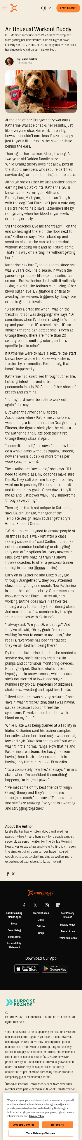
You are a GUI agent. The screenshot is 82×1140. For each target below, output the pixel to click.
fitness (10, 562)
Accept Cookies (24, 1124)
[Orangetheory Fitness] (41, 893)
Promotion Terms (68, 938)
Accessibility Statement (14, 945)
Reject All (57, 1124)
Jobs (41, 919)
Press (14, 923)
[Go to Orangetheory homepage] (21, 7)
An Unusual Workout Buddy (38, 29)
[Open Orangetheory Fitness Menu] (4, 8)
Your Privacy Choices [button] (67, 915)
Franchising (14, 930)
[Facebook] (24, 905)
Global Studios (41, 913)
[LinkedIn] (58, 905)
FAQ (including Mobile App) (14, 915)
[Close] (73, 1099)
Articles (41, 926)
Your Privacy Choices (40, 1133)
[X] (35, 905)
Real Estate (14, 936)
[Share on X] (13, 873)
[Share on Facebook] (7, 873)
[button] (46, 8)
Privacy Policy (67, 924)
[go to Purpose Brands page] (20, 1003)
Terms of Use (68, 931)
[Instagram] (46, 905)
